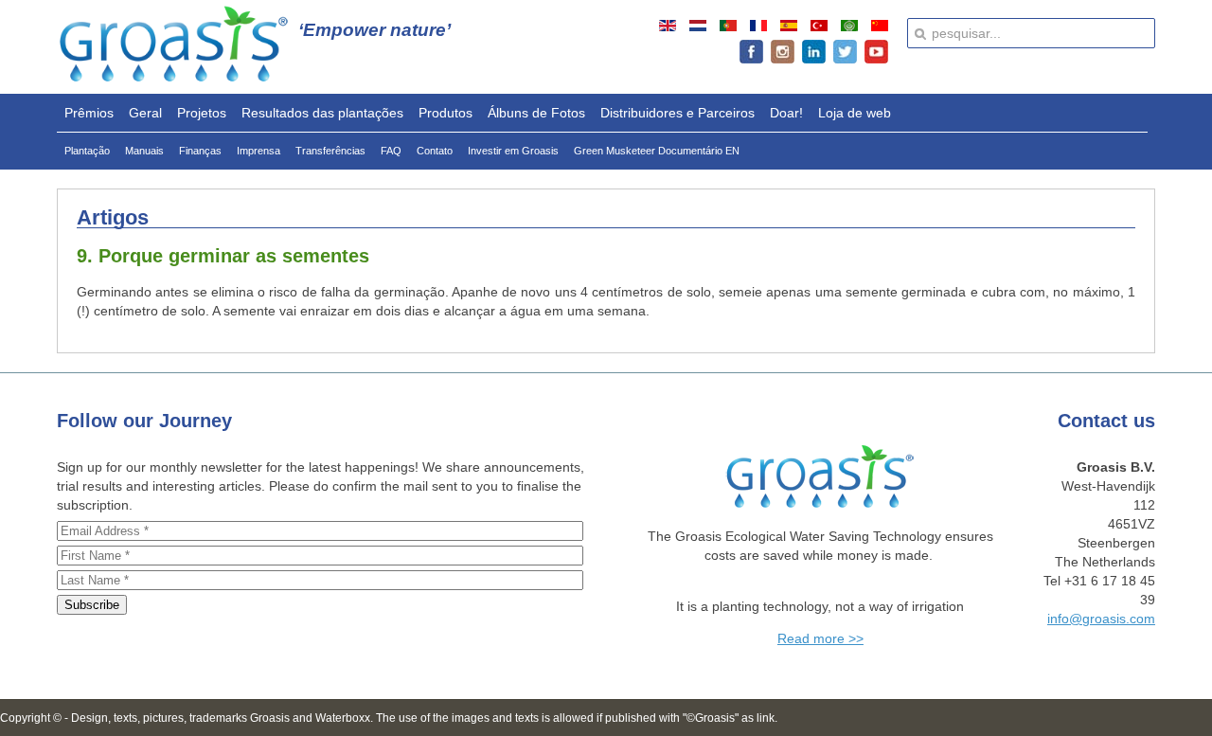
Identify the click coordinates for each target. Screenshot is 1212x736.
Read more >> (820, 638)
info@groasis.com (1101, 618)
